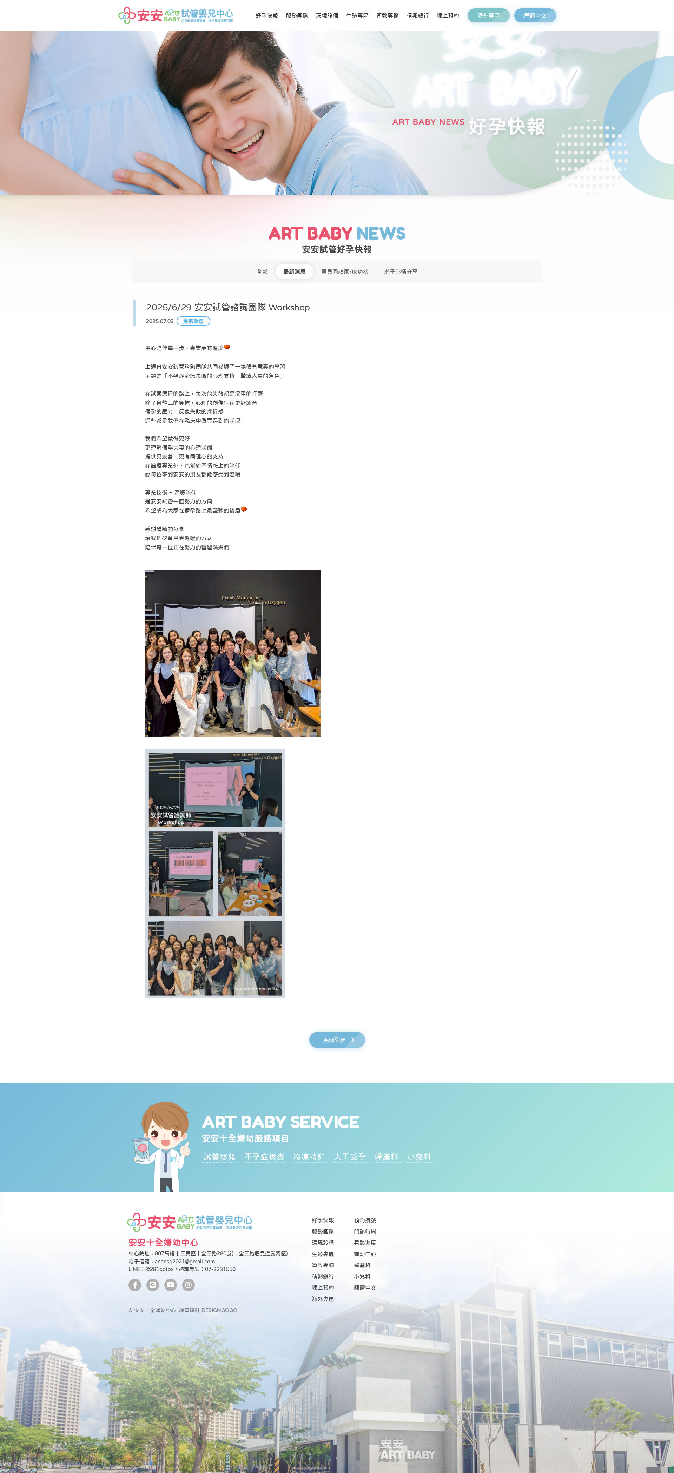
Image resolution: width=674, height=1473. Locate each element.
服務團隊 (297, 15)
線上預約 (448, 15)
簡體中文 (535, 15)
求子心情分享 (401, 271)
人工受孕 (350, 1157)
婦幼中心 (365, 1254)
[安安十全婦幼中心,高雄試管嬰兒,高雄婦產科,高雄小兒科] (175, 15)
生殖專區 (357, 15)
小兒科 (419, 1157)
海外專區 (488, 15)
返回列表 (334, 1040)
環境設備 (327, 15)
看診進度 (365, 1242)
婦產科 (387, 1157)
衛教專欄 (387, 15)
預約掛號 (365, 1220)
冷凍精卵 (309, 1157)
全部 (262, 271)
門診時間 (365, 1231)
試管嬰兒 (220, 1157)
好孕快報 (267, 15)
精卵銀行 (418, 15)
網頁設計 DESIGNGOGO (208, 1310)
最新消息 (294, 271)
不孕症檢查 (264, 1157)
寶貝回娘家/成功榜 (345, 271)
